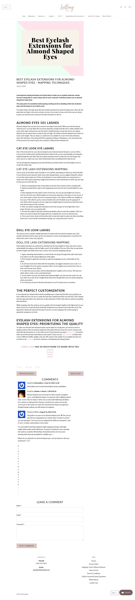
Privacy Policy (93, 564)
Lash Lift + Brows (94, 16)
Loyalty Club (93, 583)
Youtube (50, 354)
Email (19, 515)
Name (19, 506)
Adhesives (31, 16)
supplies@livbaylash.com (41, 570)
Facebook (50, 352)
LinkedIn (50, 357)
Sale (23, 16)
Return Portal (93, 570)
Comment (20, 524)
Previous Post (26, 374)
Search (93, 561)
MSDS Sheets (93, 580)
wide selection (67, 334)
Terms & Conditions (93, 573)
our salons (29, 339)
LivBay (24, 347)
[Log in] (125, 7)
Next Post (76, 374)
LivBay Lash (71, 332)
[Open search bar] (121, 7)
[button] (7, 7)
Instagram (50, 350)
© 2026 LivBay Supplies (22, 594)
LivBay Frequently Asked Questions (94, 576)
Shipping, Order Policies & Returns (93, 567)
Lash (31, 347)
